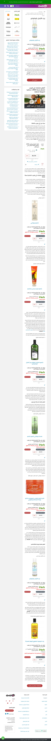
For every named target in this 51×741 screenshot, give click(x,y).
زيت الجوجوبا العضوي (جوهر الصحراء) (34, 641)
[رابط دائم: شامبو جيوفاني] (44, 244)
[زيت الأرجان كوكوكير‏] (34, 29)
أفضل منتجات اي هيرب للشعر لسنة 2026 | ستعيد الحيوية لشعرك (34, 15)
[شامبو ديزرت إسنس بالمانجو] (34, 276)
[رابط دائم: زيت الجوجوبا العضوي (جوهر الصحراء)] (44, 665)
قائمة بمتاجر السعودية (25, 698)
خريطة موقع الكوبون (25, 708)
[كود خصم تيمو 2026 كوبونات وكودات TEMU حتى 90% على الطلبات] (8, 15)
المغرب (45, 724)
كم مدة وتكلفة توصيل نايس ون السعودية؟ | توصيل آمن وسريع (12, 108)
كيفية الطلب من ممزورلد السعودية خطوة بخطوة (13, 118)
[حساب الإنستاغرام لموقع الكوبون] (13, 701)
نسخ (34, 56)
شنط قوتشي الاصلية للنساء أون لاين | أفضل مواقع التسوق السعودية (12, 57)
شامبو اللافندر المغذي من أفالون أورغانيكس (34, 363)
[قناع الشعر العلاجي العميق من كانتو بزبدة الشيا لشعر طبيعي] (34, 487)
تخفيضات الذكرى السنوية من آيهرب (35, 2)
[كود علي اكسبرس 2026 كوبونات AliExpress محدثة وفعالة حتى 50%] (16, 35)
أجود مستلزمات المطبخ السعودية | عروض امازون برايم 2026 (12, 53)
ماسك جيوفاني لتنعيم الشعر (34, 436)
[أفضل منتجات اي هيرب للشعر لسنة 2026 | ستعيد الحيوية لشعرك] (34, 101)
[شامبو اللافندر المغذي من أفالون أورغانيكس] (34, 350)
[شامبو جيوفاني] (34, 210)
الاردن (46, 721)
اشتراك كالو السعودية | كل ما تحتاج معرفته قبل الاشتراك (12, 99)
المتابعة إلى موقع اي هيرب (32, 161)
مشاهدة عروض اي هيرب (35, 686)
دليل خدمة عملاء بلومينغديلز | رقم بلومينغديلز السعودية (12, 127)
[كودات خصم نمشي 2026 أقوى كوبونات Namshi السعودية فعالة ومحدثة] (8, 23)
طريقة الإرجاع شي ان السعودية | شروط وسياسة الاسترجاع (12, 93)
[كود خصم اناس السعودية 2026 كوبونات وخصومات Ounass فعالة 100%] (16, 27)
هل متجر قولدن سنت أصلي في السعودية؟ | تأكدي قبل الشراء (12, 102)
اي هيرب (36, 164)
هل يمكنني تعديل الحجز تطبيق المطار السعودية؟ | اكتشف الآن (12, 121)
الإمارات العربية (44, 701)
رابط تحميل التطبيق (9, 710)
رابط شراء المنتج (27, 53)
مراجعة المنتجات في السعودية (23, 728)
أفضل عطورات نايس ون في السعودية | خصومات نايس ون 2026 (13, 69)
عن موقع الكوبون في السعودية (23, 711)
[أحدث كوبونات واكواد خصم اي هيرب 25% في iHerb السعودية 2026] (42, 48)
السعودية (45, 698)
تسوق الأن (34, 80)
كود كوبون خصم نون (25, 724)
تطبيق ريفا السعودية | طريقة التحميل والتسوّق (13, 96)
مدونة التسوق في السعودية (24, 704)
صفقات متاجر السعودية (25, 701)
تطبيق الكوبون (12, 707)
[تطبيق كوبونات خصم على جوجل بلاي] (8, 714)
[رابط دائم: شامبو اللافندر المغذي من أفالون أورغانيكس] (44, 385)
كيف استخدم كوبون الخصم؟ (24, 718)
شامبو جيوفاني (35, 223)
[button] (4, 1)
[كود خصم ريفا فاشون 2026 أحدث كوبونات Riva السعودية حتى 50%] (8, 31)
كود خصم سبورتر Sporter (25, 731)
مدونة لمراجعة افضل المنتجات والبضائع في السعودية (35, 13)
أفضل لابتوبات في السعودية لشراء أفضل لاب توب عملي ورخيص (12, 72)
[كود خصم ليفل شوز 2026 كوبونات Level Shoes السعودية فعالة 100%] (8, 19)
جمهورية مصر (44, 718)
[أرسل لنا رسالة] (3, 738)
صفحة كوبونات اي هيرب (40, 53)
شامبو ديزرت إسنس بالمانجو (34, 289)
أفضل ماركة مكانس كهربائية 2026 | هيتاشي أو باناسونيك (13, 75)
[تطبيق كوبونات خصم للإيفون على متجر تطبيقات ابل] (5, 714)
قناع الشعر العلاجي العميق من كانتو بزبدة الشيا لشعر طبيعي (34, 499)
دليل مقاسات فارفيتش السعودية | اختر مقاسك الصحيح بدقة (12, 124)
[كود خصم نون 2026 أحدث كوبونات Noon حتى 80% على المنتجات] (16, 19)
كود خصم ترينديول (26, 721)
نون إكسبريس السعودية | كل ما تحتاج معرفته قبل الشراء (12, 115)
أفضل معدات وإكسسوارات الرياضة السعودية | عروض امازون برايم (12, 49)
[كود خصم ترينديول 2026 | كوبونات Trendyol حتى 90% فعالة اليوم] (8, 27)
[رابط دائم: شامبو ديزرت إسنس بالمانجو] (44, 310)
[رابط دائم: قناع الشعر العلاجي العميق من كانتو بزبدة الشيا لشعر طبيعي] (44, 521)
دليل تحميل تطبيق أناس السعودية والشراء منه (13, 105)
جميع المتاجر (41, 11)
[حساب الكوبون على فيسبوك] (6, 701)
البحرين (46, 708)
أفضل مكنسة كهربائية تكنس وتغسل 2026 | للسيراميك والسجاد (13, 79)
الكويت (46, 704)
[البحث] (8, 6)
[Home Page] (42, 6)
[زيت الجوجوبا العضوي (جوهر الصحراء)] (34, 628)
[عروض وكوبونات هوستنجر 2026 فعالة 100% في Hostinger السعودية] (16, 23)
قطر (46, 714)
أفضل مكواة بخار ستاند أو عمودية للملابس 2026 (12, 83)
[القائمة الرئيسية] (5, 6)
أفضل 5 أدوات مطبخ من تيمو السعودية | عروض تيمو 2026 (13, 43)
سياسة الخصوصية (26, 714)
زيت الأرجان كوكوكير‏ (34, 40)
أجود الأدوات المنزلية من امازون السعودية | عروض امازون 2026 (12, 46)
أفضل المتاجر (17, 11)
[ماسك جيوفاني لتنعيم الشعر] (34, 425)
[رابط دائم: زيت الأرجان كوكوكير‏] (44, 61)
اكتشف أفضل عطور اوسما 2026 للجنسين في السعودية (12, 111)
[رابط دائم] (38, 164)
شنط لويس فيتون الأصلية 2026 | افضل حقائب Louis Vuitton (12, 60)
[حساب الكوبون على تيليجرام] (7, 703)
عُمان (46, 711)
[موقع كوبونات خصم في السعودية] (44, 11)
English (17, 5)
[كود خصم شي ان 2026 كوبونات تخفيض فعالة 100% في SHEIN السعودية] (8, 35)
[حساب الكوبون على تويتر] (9, 701)
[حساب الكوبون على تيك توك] (11, 703)
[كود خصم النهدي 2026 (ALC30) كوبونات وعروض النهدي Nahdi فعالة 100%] (16, 31)
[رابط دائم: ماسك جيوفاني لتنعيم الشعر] (44, 457)
